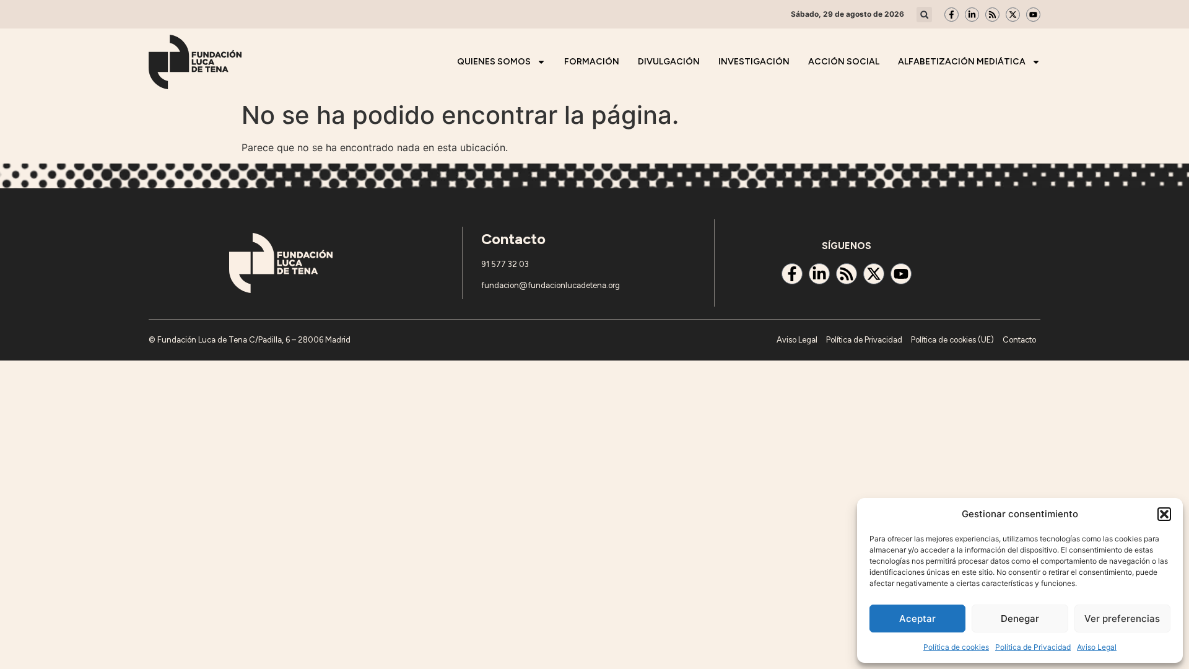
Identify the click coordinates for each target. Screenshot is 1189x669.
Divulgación (669, 61)
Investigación (754, 61)
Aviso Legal (1097, 647)
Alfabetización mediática (962, 61)
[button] (1164, 514)
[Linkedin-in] (972, 14)
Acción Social (843, 61)
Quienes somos (494, 61)
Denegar (1020, 618)
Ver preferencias (1122, 618)
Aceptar (917, 618)
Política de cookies (956, 647)
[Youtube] (1033, 14)
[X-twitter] (1013, 14)
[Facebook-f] (951, 14)
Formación (591, 61)
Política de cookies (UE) (952, 339)
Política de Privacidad (1033, 647)
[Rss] (992, 14)
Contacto (1019, 339)
